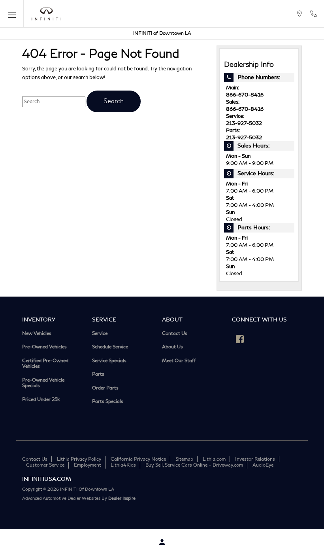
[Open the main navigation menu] (12, 14)
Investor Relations (255, 459)
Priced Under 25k (41, 400)
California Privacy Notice (138, 459)
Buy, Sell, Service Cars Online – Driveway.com (194, 465)
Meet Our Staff (179, 361)
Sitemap (184, 459)
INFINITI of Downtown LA (162, 33)
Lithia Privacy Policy (79, 459)
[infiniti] (46, 14)
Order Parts (105, 388)
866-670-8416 (245, 94)
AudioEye (262, 465)
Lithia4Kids (123, 465)
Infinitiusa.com (46, 479)
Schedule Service (110, 347)
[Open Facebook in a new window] (240, 339)
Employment (87, 465)
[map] (299, 13)
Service (99, 334)
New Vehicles (36, 334)
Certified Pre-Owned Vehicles (45, 364)
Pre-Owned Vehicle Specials (43, 383)
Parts (98, 375)
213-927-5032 (244, 123)
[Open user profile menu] (162, 542)
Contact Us (174, 334)
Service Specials (109, 361)
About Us (172, 347)
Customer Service (45, 465)
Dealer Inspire (122, 498)
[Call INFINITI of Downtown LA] (313, 13)
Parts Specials (107, 402)
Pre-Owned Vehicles (44, 347)
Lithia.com (214, 459)
